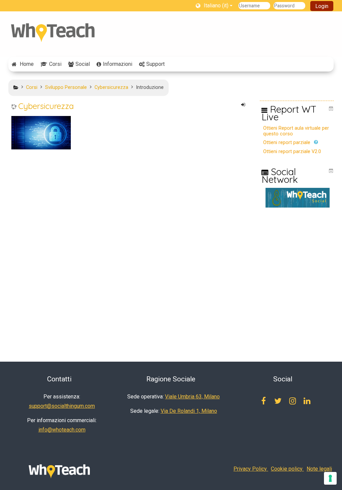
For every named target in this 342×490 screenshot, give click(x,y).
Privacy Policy (250, 469)
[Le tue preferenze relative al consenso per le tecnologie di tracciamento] (330, 478)
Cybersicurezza (46, 106)
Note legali (319, 469)
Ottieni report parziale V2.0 (292, 151)
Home (27, 64)
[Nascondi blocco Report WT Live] (331, 109)
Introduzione (150, 87)
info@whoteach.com (62, 429)
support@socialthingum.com (62, 406)
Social (82, 64)
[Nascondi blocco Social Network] (331, 171)
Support (155, 64)
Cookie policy (287, 469)
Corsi (55, 64)
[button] (214, 5)
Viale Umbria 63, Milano (192, 396)
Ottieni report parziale (286, 142)
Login (321, 6)
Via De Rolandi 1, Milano (189, 411)
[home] (53, 32)
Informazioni (117, 64)
